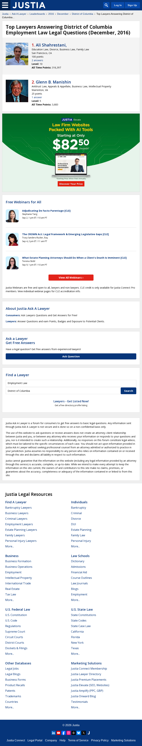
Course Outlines (81, 578)
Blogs (74, 589)
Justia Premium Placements (88, 680)
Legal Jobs (12, 668)
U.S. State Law (82, 609)
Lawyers (11, 321)
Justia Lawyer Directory (86, 674)
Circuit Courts (14, 637)
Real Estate (12, 589)
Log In (118, 5)
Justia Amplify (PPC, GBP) (87, 691)
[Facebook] (63, 733)
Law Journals (79, 583)
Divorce (76, 519)
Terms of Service (78, 740)
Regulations (13, 626)
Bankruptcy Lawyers (18, 507)
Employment (13, 572)
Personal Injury (81, 541)
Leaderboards (37, 13)
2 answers (37, 60)
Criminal (76, 513)
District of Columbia (82, 13)
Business (12, 556)
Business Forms (15, 680)
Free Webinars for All (23, 202)
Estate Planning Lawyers (21, 530)
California (77, 631)
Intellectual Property (18, 578)
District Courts (14, 643)
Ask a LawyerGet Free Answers (20, 340)
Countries (11, 702)
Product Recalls (15, 685)
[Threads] (74, 733)
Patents (10, 691)
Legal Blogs (12, 674)
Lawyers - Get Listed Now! (71, 401)
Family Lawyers (15, 535)
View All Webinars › (71, 277)
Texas (75, 648)
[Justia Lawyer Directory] (89, 733)
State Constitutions (83, 615)
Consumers (13, 315)
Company (51, 740)
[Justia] (28, 5)
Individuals (79, 502)
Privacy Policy (100, 740)
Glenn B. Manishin (53, 82)
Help (62, 740)
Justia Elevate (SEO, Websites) (90, 685)
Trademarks (13, 696)
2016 (51, 13)
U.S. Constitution (16, 615)
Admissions (78, 567)
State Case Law (81, 626)
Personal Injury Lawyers (21, 541)
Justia (5, 13)
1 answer (37, 97)
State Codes (78, 620)
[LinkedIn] (53, 733)
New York (77, 643)
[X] (84, 733)
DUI (73, 524)
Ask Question (71, 356)
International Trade (18, 583)
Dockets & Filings (16, 648)
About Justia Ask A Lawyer (28, 308)
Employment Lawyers (19, 524)
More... (9, 546)
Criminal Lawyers (16, 519)
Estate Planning (81, 530)
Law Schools (80, 556)
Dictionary (77, 561)
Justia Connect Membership (89, 668)
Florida (75, 637)
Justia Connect (16, 740)
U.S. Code (11, 620)
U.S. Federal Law (17, 609)
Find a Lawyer (17, 375)
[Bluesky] (79, 733)
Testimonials (79, 702)
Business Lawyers (16, 513)
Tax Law (10, 594)
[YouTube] (58, 733)
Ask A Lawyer (19, 13)
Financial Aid (79, 572)
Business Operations (18, 567)
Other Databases (18, 663)
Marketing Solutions (86, 663)
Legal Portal (35, 740)
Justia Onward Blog (83, 696)
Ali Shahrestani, (51, 45)
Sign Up (132, 5)
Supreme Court (15, 631)
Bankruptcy (78, 507)
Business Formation (18, 561)
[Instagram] (68, 733)
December (63, 13)
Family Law (78, 535)
